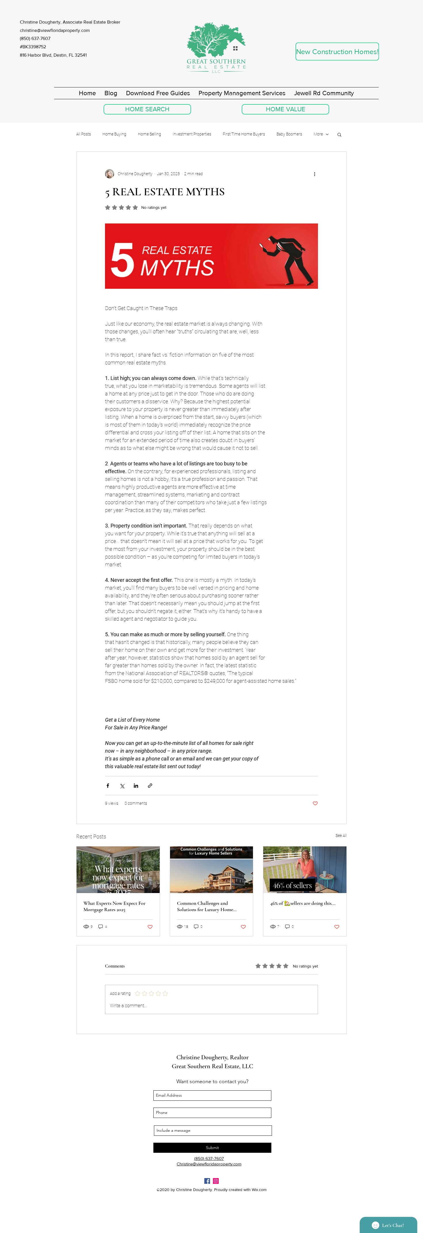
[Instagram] (216, 1181)
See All (341, 835)
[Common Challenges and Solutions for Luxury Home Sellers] (211, 869)
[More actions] (314, 173)
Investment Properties (192, 134)
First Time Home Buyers (244, 134)
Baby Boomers (289, 134)
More (318, 134)
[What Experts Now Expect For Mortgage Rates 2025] (118, 869)
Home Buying (114, 134)
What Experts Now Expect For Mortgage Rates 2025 (114, 906)
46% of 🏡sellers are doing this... (303, 903)
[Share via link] (150, 785)
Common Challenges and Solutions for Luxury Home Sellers (205, 906)
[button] (339, 134)
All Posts (83, 134)
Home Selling (149, 134)
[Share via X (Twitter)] (122, 785)
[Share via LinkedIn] (136, 785)
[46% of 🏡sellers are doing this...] (304, 869)
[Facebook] (207, 1181)
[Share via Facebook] (107, 785)
